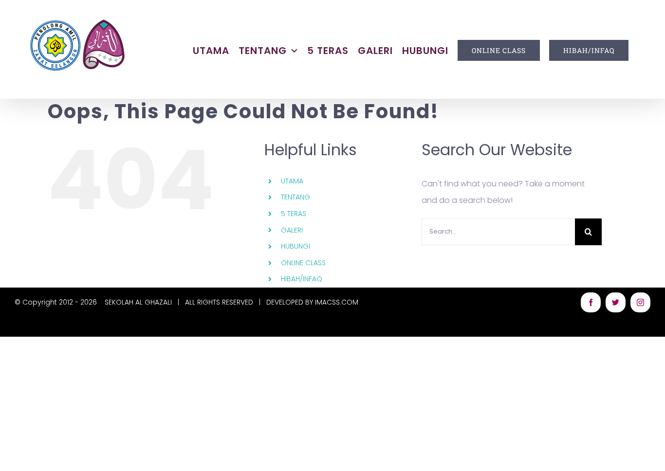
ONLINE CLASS (303, 263)
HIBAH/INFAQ (301, 279)
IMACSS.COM (336, 302)
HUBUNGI (295, 246)
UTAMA (292, 181)
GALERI (292, 230)
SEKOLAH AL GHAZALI (138, 302)
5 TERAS (293, 213)
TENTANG (295, 197)
